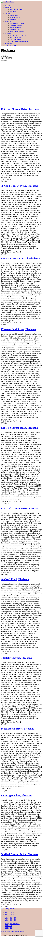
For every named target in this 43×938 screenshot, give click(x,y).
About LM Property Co (18, 35)
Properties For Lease (17, 23)
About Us (8, 33)
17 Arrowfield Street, (18, 329)
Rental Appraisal (15, 27)
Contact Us (9, 43)
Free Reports (14, 11)
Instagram (8, 928)
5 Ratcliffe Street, (16, 657)
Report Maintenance (17, 31)
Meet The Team (15, 37)
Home (7, 5)
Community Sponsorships (19, 41)
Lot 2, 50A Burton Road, (20, 258)
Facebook (8, 926)
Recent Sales (14, 15)
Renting (8, 21)
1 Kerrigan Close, (16, 795)
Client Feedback (15, 39)
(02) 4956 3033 (10, 912)
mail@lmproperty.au (12, 924)
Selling (7, 13)
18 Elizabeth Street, (17, 728)
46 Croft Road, (15, 579)
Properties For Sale (16, 9)
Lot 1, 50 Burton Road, (19, 427)
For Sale (8, 7)
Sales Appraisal (15, 17)
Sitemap (22, 931)
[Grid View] (6, 58)
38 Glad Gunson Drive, (19, 854)
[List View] (10, 58)
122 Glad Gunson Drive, (20, 508)
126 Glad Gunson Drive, (20, 109)
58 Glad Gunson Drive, (19, 185)
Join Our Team (10, 45)
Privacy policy (6, 931)
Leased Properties (16, 25)
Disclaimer (15, 931)
